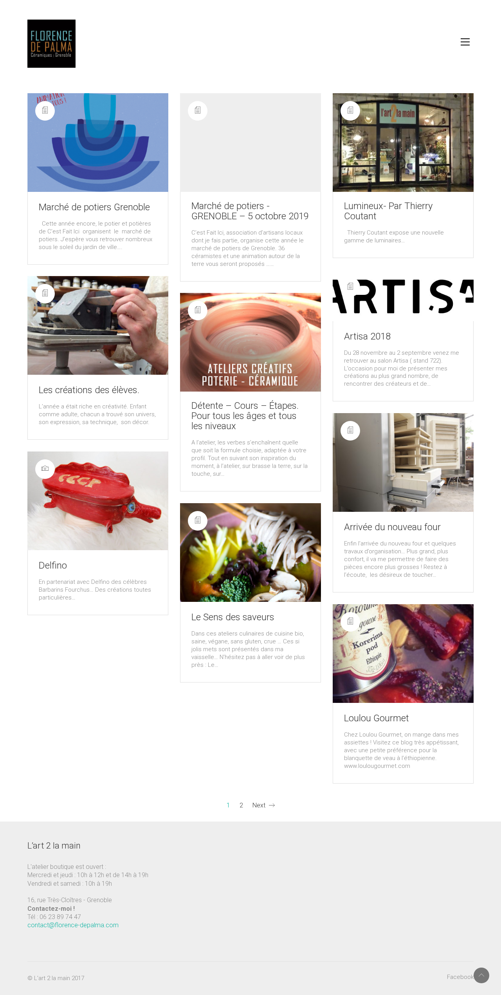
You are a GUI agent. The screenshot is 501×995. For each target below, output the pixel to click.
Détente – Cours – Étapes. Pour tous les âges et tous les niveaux (245, 416)
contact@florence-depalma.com (73, 925)
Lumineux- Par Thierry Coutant (388, 211)
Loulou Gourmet (376, 718)
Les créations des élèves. (89, 390)
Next (259, 805)
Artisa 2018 (367, 336)
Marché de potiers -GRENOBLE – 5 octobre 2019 (250, 211)
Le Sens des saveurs (232, 617)
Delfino (53, 565)
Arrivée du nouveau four (392, 527)
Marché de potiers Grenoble (94, 207)
